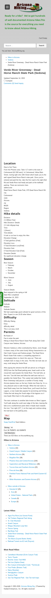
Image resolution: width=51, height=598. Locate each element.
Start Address (20, 422)
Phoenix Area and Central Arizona (21, 461)
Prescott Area (14, 470)
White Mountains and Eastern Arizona (22, 479)
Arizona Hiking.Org (28, 586)
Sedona (12, 448)
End (5, 430)
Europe (13, 502)
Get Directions (10, 433)
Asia (12, 492)
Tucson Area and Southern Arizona (21, 467)
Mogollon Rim (14, 458)
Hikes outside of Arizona (16, 486)
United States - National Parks (22, 495)
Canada (13, 498)
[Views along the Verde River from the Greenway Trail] (23, 99)
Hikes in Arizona (13, 445)
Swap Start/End (9, 422)
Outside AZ (13, 489)
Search (41, 45)
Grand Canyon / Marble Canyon (20, 451)
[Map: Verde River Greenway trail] (23, 119)
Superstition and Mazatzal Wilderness (23, 464)
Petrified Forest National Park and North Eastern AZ (28, 474)
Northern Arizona (15, 454)
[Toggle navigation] (7, 7)
